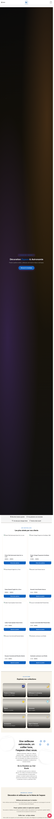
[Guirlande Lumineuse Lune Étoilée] (40, 644)
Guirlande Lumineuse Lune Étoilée (38, 656)
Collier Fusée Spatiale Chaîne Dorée (13, 622)
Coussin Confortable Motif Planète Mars (40, 622)
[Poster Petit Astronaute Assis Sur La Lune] (15, 543)
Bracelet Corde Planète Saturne (38, 589)
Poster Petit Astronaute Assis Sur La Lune (14, 556)
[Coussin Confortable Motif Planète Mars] (40, 611)
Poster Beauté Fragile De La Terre (13, 589)
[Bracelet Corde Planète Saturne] (40, 578)
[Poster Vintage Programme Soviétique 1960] (40, 543)
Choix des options (14, 563)
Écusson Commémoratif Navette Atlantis (15, 656)
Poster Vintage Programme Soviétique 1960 (39, 556)
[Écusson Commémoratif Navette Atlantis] (15, 644)
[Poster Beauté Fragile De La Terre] (15, 578)
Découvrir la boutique (26, 268)
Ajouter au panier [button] (40, 596)
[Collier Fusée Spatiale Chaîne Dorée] (15, 611)
